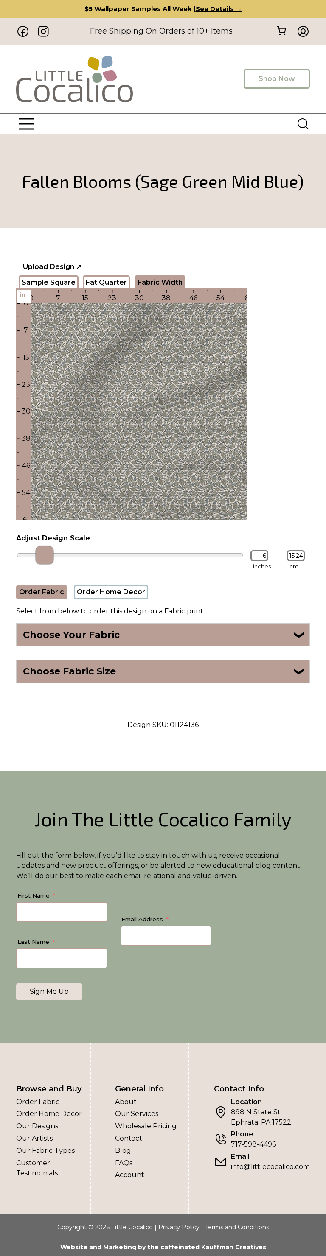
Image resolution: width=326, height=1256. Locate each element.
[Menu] (26, 124)
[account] (300, 31)
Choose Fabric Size (164, 671)
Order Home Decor (111, 592)
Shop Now (277, 79)
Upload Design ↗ (52, 267)
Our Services (136, 1114)
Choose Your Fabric (164, 635)
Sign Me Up (49, 991)
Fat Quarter (106, 282)
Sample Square (49, 282)
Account (129, 1175)
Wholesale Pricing (146, 1126)
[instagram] (43, 31)
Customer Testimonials (37, 1168)
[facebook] (23, 31)
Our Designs (37, 1126)
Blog (123, 1151)
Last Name (33, 941)
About (126, 1102)
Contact (128, 1138)
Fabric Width (160, 282)
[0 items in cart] (281, 30)
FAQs (123, 1163)
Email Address (142, 919)
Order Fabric (41, 592)
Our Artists (34, 1138)
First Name (33, 895)
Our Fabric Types (45, 1151)
